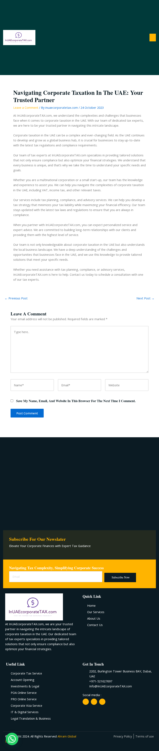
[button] (152, 38)
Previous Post (16, 298)
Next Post (145, 298)
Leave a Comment (25, 107)
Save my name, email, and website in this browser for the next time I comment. (76, 400)
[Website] (126, 385)
